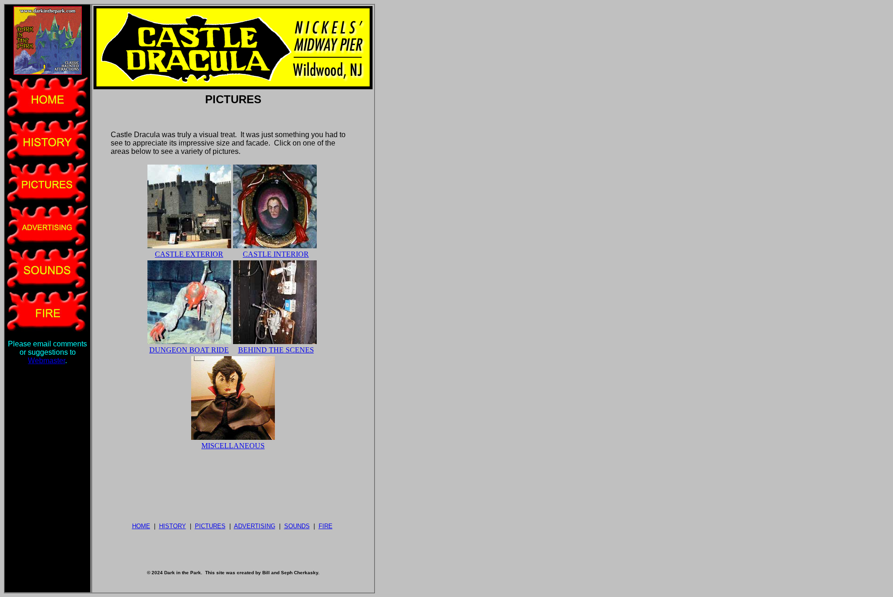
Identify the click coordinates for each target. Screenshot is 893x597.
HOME (141, 526)
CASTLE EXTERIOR (189, 254)
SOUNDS (297, 526)
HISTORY (172, 526)
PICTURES (210, 526)
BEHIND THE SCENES (276, 350)
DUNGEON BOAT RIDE (189, 350)
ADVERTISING (254, 526)
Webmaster (46, 361)
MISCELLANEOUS (233, 446)
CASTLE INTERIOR (276, 254)
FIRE (326, 526)
